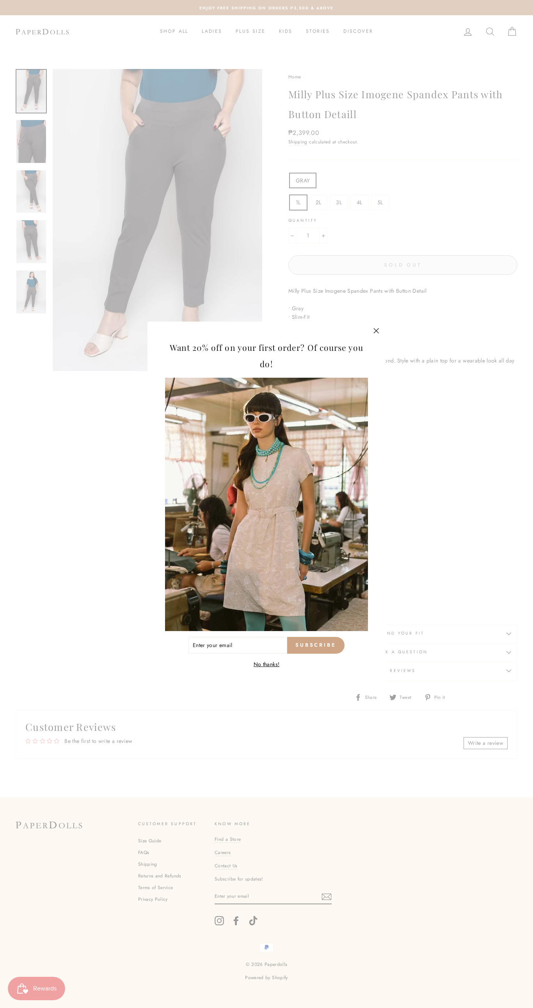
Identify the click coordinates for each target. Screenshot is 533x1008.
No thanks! (267, 664)
